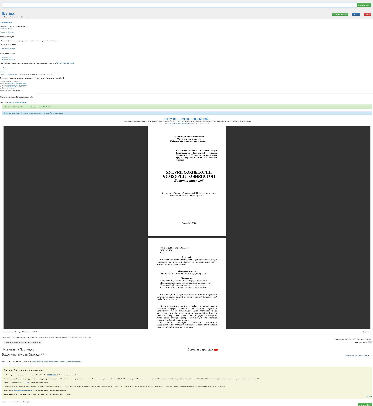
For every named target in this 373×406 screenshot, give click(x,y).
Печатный (11, 88)
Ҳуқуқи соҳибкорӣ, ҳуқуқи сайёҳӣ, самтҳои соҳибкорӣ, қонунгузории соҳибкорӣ (56, 361)
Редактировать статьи (8, 59)
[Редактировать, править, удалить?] (370, 342)
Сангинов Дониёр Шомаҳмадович (16, 83)
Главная (2, 74)
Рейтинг (367, 14)
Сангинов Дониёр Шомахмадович (18, 85)
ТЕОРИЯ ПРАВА (12, 74)
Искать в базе (363, 5)
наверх (2, 72)
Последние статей (7, 32)
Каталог (355, 14)
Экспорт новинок (8, 68)
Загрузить (187, 118)
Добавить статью (7, 57)
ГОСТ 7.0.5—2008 (24, 382)
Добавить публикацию (340, 14)
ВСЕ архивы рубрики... (8, 48)
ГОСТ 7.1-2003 (51, 375)
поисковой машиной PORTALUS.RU (23, 390)
